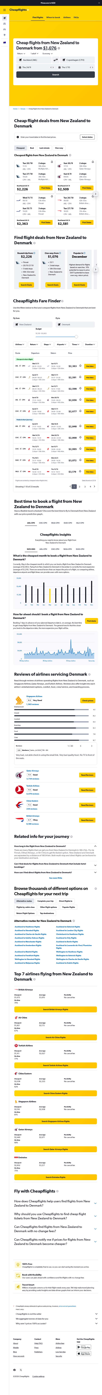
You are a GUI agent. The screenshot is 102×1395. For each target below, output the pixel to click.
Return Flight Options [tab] (25, 913)
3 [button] (85, 486)
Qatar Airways (32, 771)
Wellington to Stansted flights (27, 959)
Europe (23, 109)
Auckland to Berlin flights (67, 942)
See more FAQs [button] (55, 878)
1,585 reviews (32, 704)
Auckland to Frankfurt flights (27, 955)
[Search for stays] (4, 23)
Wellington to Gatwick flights (68, 955)
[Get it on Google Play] (84, 1347)
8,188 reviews (32, 824)
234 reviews (31, 809)
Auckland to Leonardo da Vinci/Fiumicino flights (74, 946)
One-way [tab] (59, 148)
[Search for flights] (4, 18)
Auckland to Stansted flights (27, 930)
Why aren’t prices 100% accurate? (31, 1323)
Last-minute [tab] (44, 148)
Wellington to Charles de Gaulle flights (72, 959)
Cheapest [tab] (20, 148)
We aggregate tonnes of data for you (32, 1318)
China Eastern (32, 801)
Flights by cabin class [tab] (25, 907)
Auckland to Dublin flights (67, 963)
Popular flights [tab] (68, 907)
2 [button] (79, 486)
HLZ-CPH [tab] (80, 523)
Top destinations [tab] (47, 913)
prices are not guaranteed (67, 1306)
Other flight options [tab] (48, 907)
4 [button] (90, 486)
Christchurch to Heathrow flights (70, 934)
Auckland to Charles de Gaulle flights (30, 934)
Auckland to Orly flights (66, 938)
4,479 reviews (32, 794)
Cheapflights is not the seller (28, 1314)
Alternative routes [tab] (24, 901)
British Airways (32, 816)
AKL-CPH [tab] (31, 523)
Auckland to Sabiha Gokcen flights (29, 938)
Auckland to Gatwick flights (68, 927)
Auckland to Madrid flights (26, 952)
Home (15, 109)
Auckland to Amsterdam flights (28, 945)
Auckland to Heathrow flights (27, 927)
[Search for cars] (4, 29)
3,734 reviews (32, 779)
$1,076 (50, 47)
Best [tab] (32, 148)
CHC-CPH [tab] (43, 523)
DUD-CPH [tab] (68, 523)
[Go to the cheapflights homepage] (19, 10)
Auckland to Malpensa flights (27, 963)
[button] (99, 3)
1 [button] (74, 486)
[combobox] (48, 53)
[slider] (76, 336)
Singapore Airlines (34, 696)
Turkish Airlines (32, 786)
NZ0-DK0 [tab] (31, 549)
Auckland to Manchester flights (28, 942)
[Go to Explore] (4, 35)
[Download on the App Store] (84, 1353)
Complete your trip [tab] (45, 901)
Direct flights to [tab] (65, 901)
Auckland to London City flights (69, 930)
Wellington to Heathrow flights (69, 952)
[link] (26, 285)
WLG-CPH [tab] (55, 523)
